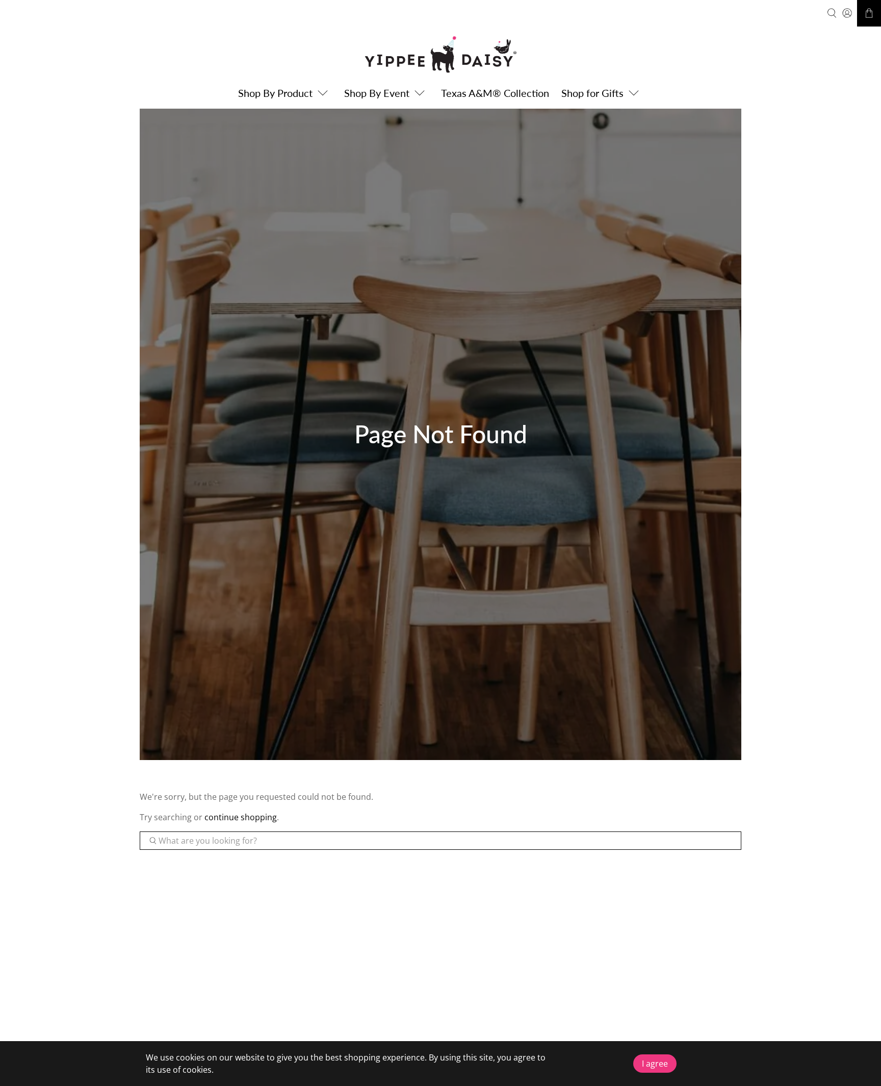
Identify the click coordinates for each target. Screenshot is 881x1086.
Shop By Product (275, 93)
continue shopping (240, 817)
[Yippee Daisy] (440, 54)
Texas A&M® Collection (495, 93)
